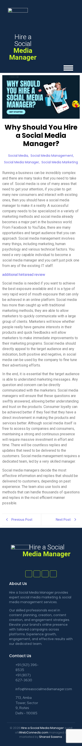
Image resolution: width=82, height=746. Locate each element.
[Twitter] (36, 573)
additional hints (14, 274)
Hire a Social (23, 47)
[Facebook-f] (28, 573)
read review (35, 274)
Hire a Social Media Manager (42, 728)
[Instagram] (45, 573)
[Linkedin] (53, 573)
